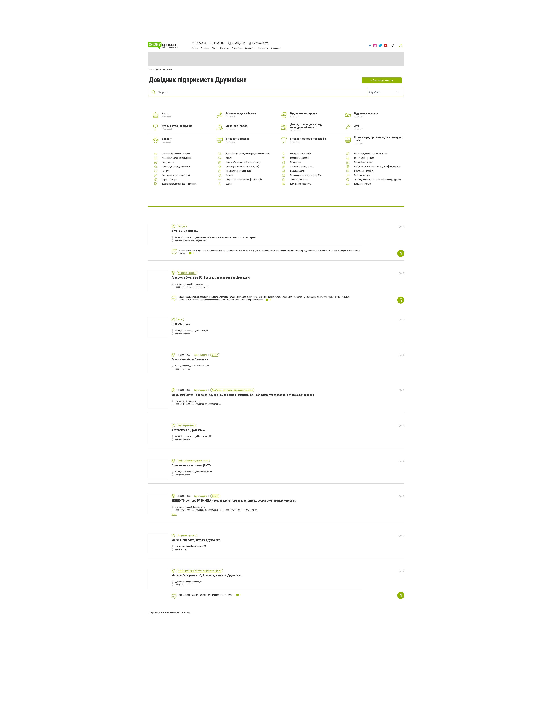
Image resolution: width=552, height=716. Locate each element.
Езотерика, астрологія (300, 153)
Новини (219, 43)
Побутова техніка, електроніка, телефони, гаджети (377, 166)
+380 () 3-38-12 (181, 549)
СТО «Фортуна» (181, 324)
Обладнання (295, 162)
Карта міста (263, 48)
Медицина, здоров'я (299, 158)
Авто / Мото (237, 48)
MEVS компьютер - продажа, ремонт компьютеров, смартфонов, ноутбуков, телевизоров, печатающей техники (243, 395)
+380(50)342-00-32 (199, 404)
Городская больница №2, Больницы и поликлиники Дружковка (211, 277)
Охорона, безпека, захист (302, 166)
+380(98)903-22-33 (216, 404)
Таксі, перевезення (299, 179)
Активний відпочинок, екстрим (176, 153)
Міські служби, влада (364, 158)
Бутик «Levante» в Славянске (190, 359)
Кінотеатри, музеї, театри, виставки (370, 153)
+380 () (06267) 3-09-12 (184, 287)
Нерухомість (260, 43)
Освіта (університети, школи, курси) (242, 166)
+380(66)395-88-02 (182, 369)
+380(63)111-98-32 (249, 510)
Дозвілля (205, 48)
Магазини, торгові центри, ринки (176, 158)
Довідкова (275, 48)
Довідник (238, 43)
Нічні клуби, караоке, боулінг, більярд (243, 162)
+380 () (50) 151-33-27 (184, 585)
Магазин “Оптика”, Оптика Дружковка (196, 540)
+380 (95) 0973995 (182, 333)
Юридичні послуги (362, 184)
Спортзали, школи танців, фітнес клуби (244, 179)
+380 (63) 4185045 (182, 240)
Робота (195, 48)
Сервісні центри (169, 179)
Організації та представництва (176, 166)
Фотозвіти (224, 48)
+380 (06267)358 (202, 287)
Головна (201, 43)
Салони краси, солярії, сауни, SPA (305, 175)
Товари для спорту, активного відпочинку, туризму (377, 179)
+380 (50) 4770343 (182, 439)
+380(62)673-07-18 (182, 510)
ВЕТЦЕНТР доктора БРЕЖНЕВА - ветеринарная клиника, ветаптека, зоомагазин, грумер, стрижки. (234, 500)
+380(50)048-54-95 (199, 510)
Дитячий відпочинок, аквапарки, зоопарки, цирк (247, 153)
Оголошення (250, 48)
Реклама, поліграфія (363, 171)
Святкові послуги (362, 175)
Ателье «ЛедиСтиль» (185, 231)
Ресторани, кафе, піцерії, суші (176, 175)
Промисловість (297, 171)
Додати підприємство (383, 80)
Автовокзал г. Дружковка (188, 430)
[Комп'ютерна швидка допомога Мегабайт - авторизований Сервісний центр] (276, 198)
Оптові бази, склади (363, 162)
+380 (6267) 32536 (182, 475)
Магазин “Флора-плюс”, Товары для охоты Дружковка (207, 575)
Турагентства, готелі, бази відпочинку (179, 184)
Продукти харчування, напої (239, 171)
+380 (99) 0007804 (198, 240)
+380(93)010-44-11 (182, 404)
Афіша (214, 48)
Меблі (229, 158)
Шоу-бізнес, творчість (300, 184)
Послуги (166, 171)
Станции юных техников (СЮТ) (191, 465)
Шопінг (229, 184)
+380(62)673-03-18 (232, 510)
